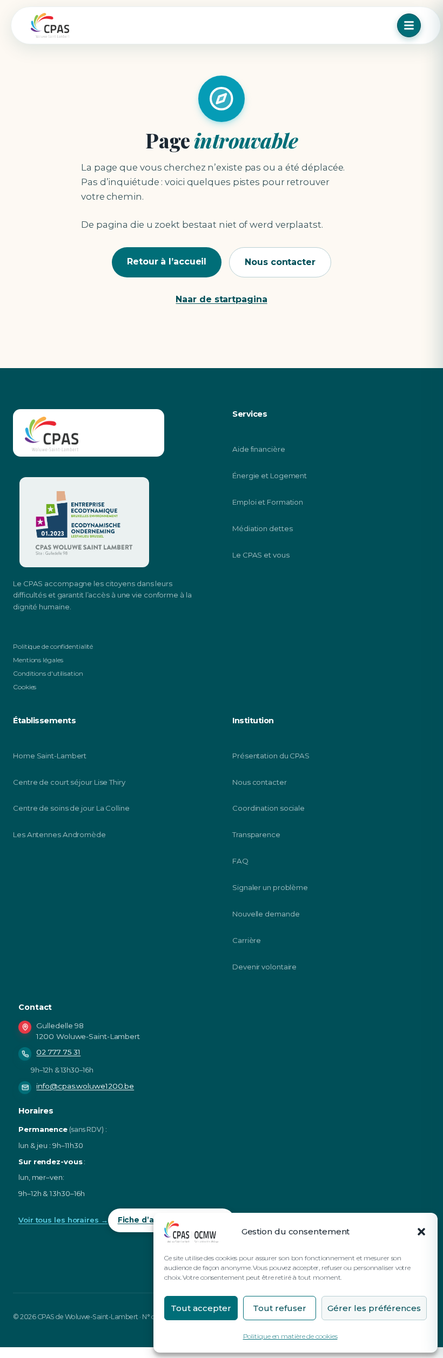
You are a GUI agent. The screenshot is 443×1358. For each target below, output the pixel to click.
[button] (421, 1231)
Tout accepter (201, 1308)
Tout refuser (279, 1308)
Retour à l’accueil (166, 261)
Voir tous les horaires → (63, 1220)
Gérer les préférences (374, 1308)
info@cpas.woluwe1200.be (85, 1086)
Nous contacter (280, 262)
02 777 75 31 (58, 1052)
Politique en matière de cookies (290, 1336)
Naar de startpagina (221, 299)
